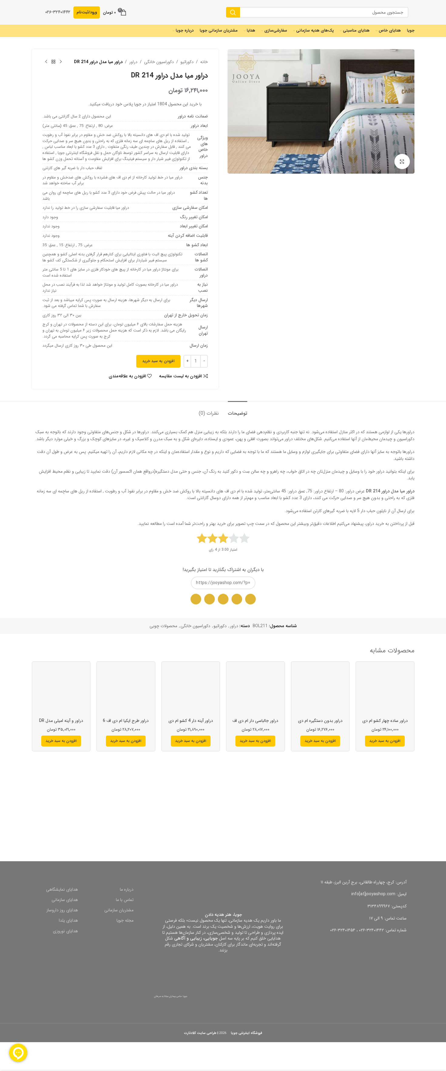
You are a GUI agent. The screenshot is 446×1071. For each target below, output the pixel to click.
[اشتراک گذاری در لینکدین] (196, 599)
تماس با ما (124, 899)
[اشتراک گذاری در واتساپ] (250, 599)
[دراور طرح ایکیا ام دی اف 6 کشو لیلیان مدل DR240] (125, 691)
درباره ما (126, 889)
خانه (204, 62)
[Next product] (46, 62)
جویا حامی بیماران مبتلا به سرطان (171, 996)
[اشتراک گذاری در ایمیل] (236, 599)
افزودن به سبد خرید (158, 361)
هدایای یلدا (68, 920)
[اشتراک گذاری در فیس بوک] (209, 599)
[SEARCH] (233, 12)
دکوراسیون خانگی (159, 62)
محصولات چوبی (163, 626)
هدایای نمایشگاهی (62, 889)
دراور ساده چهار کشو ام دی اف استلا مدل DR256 (385, 723)
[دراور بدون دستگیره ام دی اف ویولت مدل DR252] (320, 691)
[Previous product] (60, 62)
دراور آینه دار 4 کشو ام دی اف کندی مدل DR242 (190, 723)
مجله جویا (125, 920)
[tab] (237, 410)
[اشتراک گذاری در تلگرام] (223, 599)
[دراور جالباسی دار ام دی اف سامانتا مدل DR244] (255, 691)
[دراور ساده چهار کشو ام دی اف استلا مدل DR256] (385, 691)
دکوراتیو (187, 62)
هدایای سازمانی (65, 899)
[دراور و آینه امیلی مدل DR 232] (61, 691)
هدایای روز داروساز (62, 910)
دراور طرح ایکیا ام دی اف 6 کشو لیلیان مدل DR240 (126, 723)
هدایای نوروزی (65, 931)
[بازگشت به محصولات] (53, 62)
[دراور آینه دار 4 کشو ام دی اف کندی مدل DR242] (190, 691)
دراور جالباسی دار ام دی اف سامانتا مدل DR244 (255, 723)
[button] (385, 741)
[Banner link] (321, 816)
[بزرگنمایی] (402, 161)
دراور (133, 62)
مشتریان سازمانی (118, 910)
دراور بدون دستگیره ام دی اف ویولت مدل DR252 (320, 723)
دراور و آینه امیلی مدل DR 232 (61, 723)
